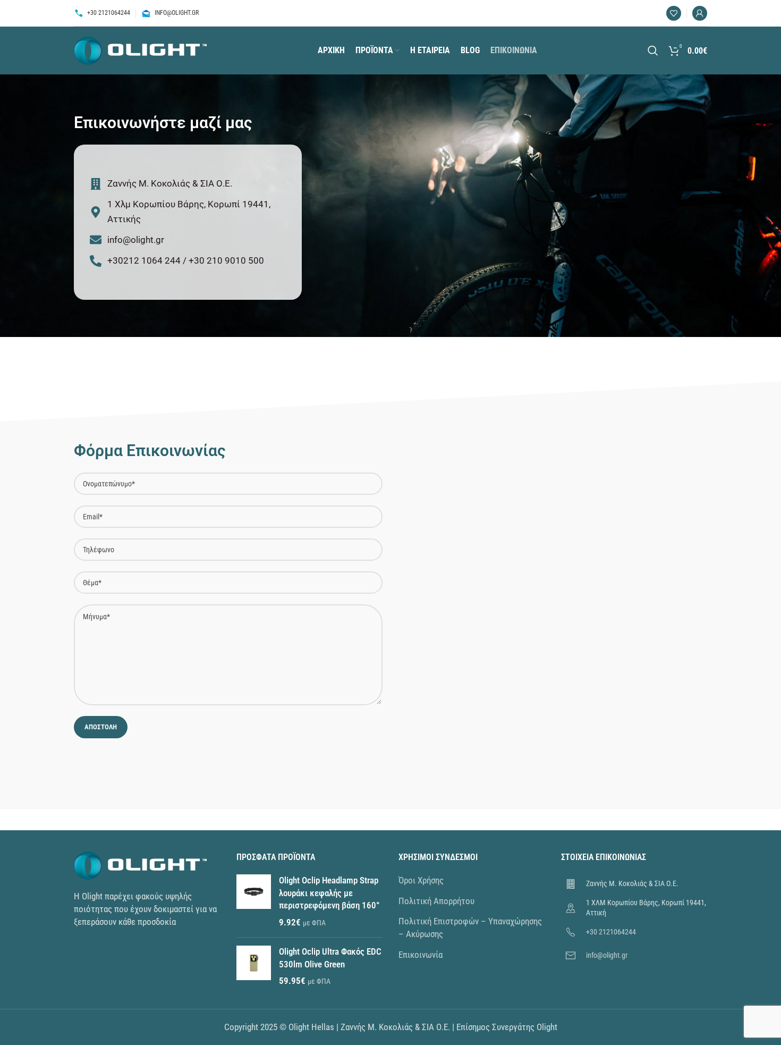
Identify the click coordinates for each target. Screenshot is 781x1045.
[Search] (653, 50)
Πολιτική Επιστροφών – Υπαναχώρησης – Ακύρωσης (470, 927)
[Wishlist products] (673, 13)
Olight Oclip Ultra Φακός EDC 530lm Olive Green (330, 958)
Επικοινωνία (420, 954)
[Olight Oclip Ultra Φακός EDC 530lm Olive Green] (253, 967)
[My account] (699, 13)
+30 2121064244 (611, 932)
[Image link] (140, 864)
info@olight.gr (606, 955)
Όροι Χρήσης (421, 880)
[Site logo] (140, 49)
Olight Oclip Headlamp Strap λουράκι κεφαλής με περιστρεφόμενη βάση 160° (329, 893)
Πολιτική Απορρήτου (436, 901)
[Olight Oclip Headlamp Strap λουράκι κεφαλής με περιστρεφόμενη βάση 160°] (253, 901)
